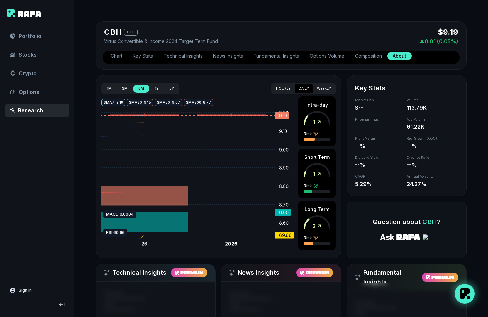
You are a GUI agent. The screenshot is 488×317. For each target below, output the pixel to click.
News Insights (228, 56)
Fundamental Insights (276, 56)
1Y (157, 88)
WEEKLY (324, 88)
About (399, 56)
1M (109, 88)
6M (141, 88)
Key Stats (143, 56)
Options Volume (327, 56)
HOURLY (283, 88)
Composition (368, 56)
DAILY (304, 88)
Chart (116, 56)
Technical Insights (183, 56)
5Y (171, 88)
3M (125, 88)
